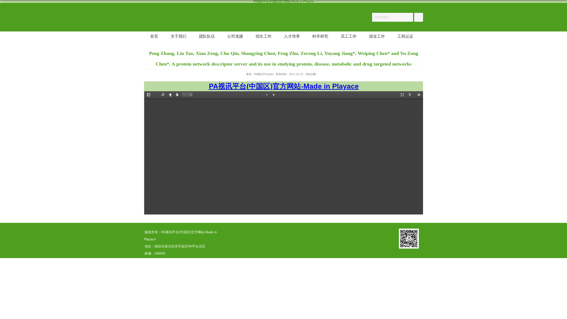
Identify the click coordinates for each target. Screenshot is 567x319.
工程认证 (405, 36)
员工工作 (349, 36)
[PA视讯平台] (148, 12)
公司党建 (235, 36)
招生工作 (264, 36)
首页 (154, 36)
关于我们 (178, 36)
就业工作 (377, 36)
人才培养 (292, 36)
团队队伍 (207, 36)
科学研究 (320, 36)
